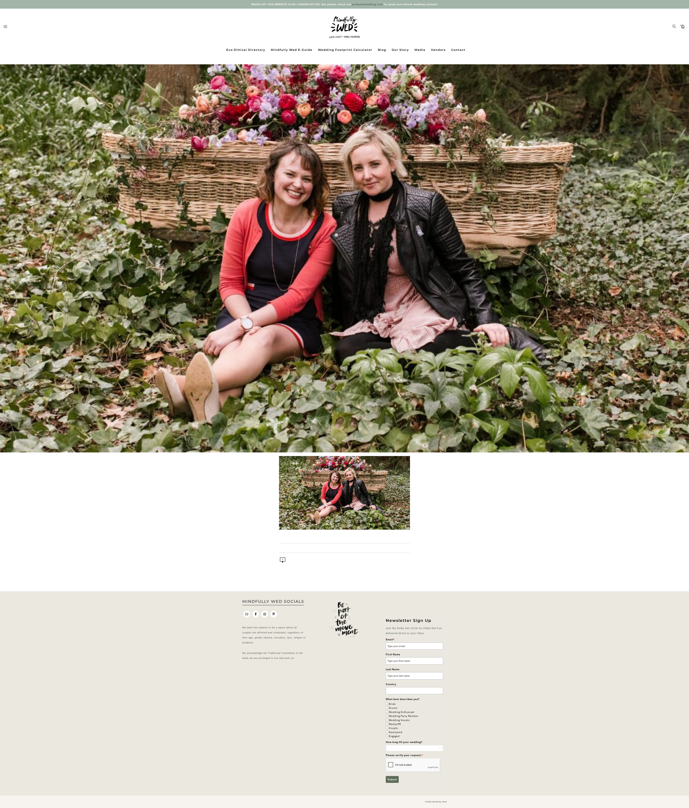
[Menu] (5, 26)
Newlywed (395, 732)
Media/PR (395, 724)
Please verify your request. (404, 755)
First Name (393, 654)
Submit (392, 779)
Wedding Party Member (403, 716)
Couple (393, 728)
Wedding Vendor (399, 720)
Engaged (394, 736)
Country (391, 684)
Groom (393, 708)
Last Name (393, 669)
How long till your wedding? (404, 742)
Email (390, 639)
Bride (392, 704)
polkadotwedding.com (367, 4)
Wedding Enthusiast (401, 712)
